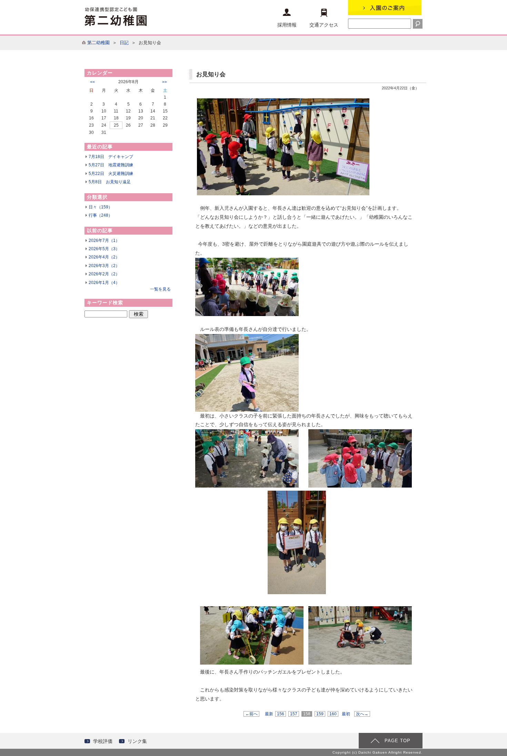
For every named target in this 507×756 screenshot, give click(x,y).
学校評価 (102, 741)
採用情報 (287, 25)
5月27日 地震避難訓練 (111, 165)
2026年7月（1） (104, 240)
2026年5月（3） (104, 249)
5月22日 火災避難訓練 (111, 173)
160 (333, 714)
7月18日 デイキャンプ (111, 157)
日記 (124, 42)
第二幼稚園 (98, 42)
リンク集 (137, 741)
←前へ (251, 714)
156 (280, 714)
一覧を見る (160, 289)
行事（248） (100, 215)
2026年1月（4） (104, 283)
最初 (346, 714)
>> (164, 82)
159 (320, 714)
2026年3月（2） (104, 266)
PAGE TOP (397, 740)
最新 (269, 714)
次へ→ (362, 714)
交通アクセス (323, 25)
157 (293, 714)
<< (92, 82)
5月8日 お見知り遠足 (110, 182)
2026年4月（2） (104, 257)
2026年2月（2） (104, 274)
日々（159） (100, 207)
